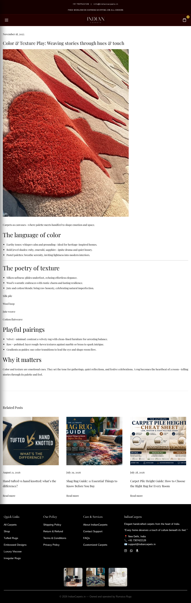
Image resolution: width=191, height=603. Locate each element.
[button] (9, 593)
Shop (7, 531)
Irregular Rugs (12, 558)
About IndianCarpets (95, 524)
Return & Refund (53, 531)
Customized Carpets (95, 544)
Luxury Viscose (13, 551)
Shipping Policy (52, 524)
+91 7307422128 (81, 4)
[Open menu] (6, 20)
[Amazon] (137, 551)
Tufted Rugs (11, 538)
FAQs (86, 538)
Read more (9, 495)
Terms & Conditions (54, 538)
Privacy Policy (51, 544)
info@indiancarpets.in (105, 4)
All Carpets (10, 524)
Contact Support (92, 531)
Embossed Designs (15, 544)
